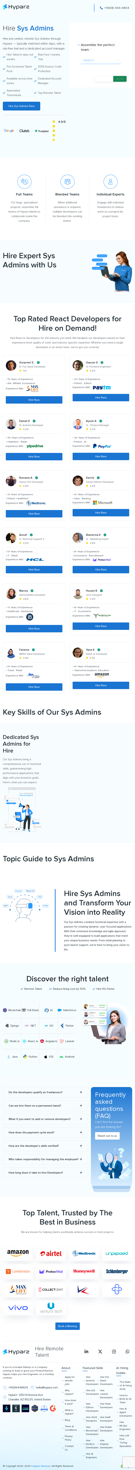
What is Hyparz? (69, 1412)
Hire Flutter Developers (105, 1429)
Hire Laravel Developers (105, 1394)
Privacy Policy (69, 1438)
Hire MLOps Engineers (125, 1426)
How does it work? (70, 1402)
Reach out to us (107, 1136)
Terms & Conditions (71, 1428)
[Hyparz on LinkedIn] (86, 1352)
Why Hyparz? (69, 1392)
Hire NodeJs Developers (91, 1444)
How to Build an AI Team (125, 1399)
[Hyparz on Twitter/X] (100, 1352)
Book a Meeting (67, 1326)
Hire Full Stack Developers (105, 1381)
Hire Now (34, 400)
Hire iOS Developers (91, 1392)
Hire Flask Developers (105, 1405)
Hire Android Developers (91, 1381)
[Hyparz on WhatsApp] (127, 1352)
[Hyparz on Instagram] (114, 1352)
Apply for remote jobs (70, 1381)
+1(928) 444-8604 (116, 8)
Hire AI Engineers (91, 1455)
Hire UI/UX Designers (91, 1419)
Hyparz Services (41, 1466)
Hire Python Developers (91, 1407)
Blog (67, 1420)
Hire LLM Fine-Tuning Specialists (125, 1441)
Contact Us (69, 1448)
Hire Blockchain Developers (91, 1431)
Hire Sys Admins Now (21, 106)
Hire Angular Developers (105, 1444)
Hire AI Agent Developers (126, 1412)
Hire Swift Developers (105, 1419)
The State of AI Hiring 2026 (126, 1385)
